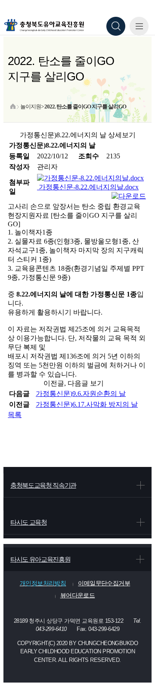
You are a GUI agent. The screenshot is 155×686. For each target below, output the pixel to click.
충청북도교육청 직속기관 (43, 485)
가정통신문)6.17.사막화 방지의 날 (87, 404)
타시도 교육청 (28, 522)
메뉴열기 (139, 26)
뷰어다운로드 (77, 595)
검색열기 (115, 26)
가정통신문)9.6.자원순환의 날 (81, 393)
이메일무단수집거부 (104, 583)
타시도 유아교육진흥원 (40, 559)
